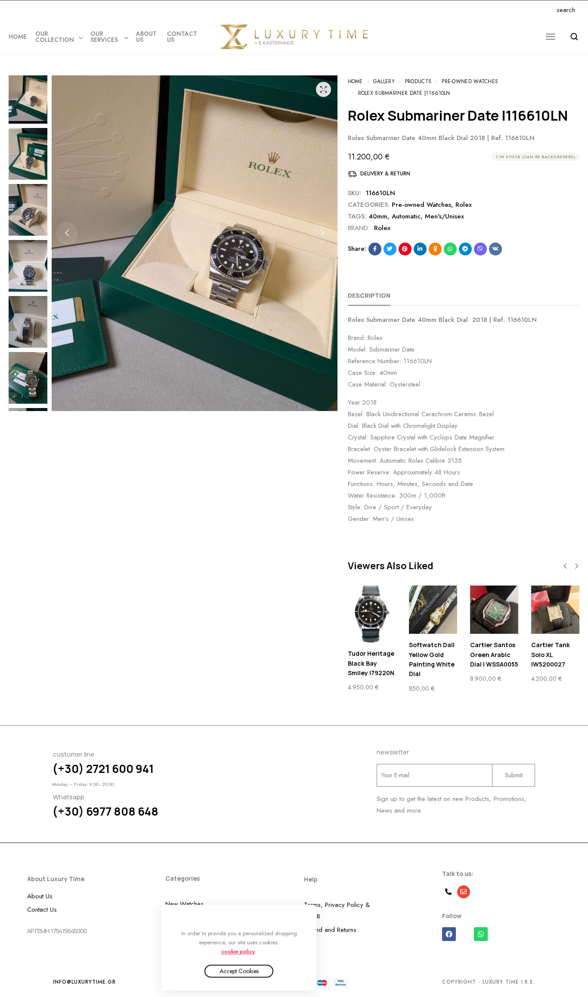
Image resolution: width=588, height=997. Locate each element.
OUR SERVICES (104, 37)
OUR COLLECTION (54, 37)
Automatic (406, 216)
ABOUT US (146, 37)
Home (18, 37)
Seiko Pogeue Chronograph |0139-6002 (552, 654)
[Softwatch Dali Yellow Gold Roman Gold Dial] (494, 610)
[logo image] (294, 36)
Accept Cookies (239, 971)
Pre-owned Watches (421, 204)
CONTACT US (182, 37)
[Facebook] (58, 10)
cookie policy (238, 951)
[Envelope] (463, 891)
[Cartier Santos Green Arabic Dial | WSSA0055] (372, 610)
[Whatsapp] (80, 10)
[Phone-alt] (448, 891)
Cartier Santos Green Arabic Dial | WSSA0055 (372, 654)
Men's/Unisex (444, 216)
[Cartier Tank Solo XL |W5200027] (433, 610)
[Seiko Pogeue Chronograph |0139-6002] (555, 610)
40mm (377, 216)
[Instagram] (69, 10)
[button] (66, 233)
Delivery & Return (385, 174)
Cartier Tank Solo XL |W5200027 (428, 654)
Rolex (463, 204)
